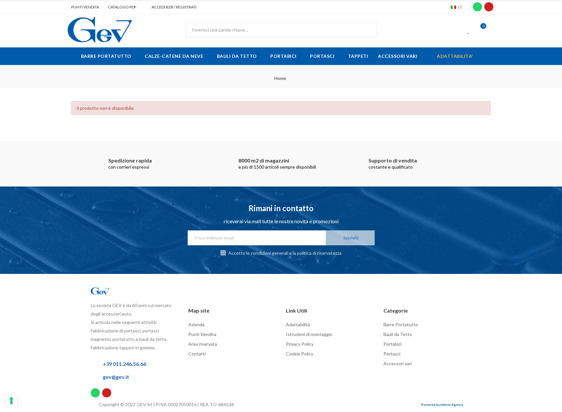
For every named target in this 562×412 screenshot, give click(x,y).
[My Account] (492, 30)
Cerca (366, 29)
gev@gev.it (116, 377)
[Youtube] (488, 6)
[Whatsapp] (477, 6)
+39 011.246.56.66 (124, 364)
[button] (82, 7)
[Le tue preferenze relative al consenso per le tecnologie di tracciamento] (11, 400)
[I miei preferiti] (468, 30)
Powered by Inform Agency (442, 404)
